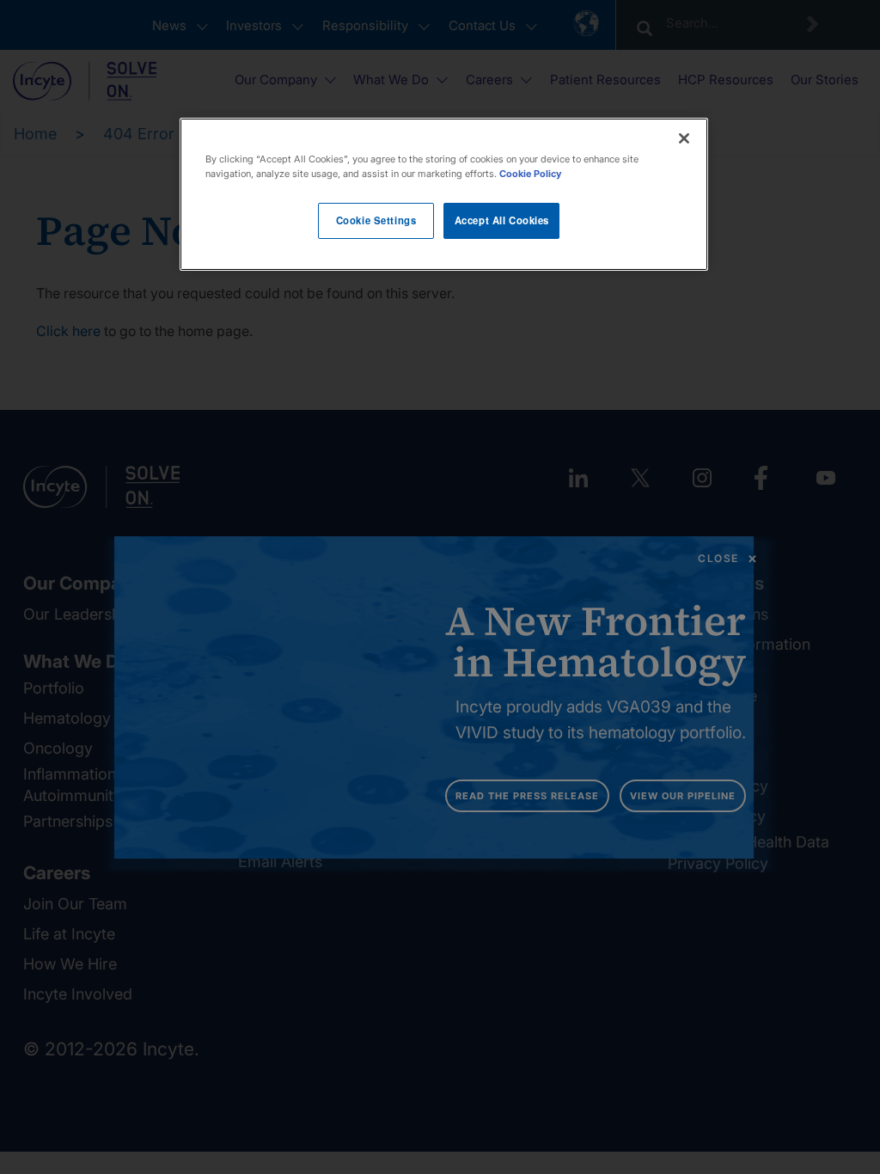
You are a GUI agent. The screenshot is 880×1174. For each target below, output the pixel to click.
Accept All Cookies (502, 220)
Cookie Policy (530, 174)
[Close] (684, 138)
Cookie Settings (376, 220)
